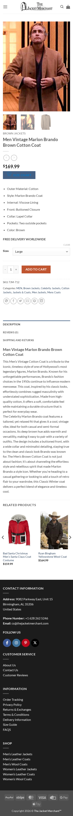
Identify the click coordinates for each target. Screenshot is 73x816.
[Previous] (9, 66)
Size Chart (22, 175)
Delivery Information (17, 719)
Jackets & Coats (22, 292)
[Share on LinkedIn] (41, 301)
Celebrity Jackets (50, 288)
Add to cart (36, 269)
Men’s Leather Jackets (17, 754)
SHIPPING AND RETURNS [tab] (18, 340)
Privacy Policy (12, 704)
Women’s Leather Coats (19, 774)
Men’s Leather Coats (16, 759)
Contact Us (10, 670)
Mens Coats (54, 292)
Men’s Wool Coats (15, 764)
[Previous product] (14, 158)
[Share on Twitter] (20, 301)
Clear (66, 244)
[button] (5, 7)
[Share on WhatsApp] (6, 301)
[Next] (63, 66)
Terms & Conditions (16, 714)
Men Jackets (39, 292)
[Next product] (6, 158)
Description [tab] (11, 324)
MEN (19, 288)
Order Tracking (13, 699)
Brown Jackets (14, 133)
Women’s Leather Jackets (20, 769)
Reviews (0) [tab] (10, 332)
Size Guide (10, 724)
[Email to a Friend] (27, 301)
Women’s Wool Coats (17, 779)
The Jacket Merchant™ (47, 810)
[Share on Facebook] (13, 301)
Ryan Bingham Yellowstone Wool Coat (52, 555)
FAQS (7, 729)
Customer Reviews (15, 675)
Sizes (6, 251)
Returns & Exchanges (17, 709)
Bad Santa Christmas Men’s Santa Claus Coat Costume (17, 557)
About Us (9, 665)
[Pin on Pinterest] (34, 301)
